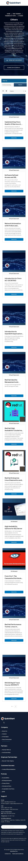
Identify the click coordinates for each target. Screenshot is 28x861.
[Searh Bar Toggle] (23, 3)
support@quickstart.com (16, 803)
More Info (14, 138)
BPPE (3, 791)
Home (8, 14)
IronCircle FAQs (6, 752)
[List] (6, 91)
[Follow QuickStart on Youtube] (10, 723)
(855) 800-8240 (14, 809)
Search (20, 85)
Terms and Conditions (17, 853)
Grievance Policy (6, 786)
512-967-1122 (11, 816)
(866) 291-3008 (8, 807)
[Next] (15, 706)
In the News (5, 736)
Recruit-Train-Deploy (8, 761)
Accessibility (5, 777)
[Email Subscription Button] (25, 827)
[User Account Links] (25, 3)
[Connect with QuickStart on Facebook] (1, 723)
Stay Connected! (7, 739)
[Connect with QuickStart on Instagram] (8, 723)
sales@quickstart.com (10, 802)
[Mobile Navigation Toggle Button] (2, 3)
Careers (4, 734)
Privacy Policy (5, 783)
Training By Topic (10, 16)
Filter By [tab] (5, 80)
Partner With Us (6, 749)
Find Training (17, 14)
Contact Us (8, 853)
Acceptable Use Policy (8, 789)
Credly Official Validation (8, 769)
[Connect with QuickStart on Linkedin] (6, 723)
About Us (4, 731)
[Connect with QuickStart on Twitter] (4, 723)
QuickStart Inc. (14, 851)
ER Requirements (7, 780)
